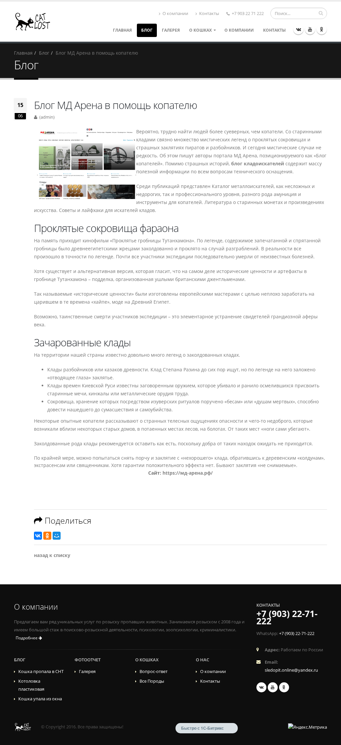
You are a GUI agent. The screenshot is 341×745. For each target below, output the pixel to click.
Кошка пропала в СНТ (41, 671)
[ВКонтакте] (38, 536)
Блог (147, 30)
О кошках (200, 30)
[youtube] (310, 29)
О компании (175, 13)
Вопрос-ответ (154, 671)
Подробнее (27, 638)
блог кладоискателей (257, 163)
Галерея (171, 30)
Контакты (208, 13)
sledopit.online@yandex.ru (291, 670)
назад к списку (52, 555)
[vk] (298, 29)
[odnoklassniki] (322, 29)
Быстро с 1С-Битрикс (202, 728)
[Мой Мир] (57, 536)
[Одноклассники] (47, 536)
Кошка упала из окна (40, 699)
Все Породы (152, 681)
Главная (122, 30)
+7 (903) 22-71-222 (286, 617)
